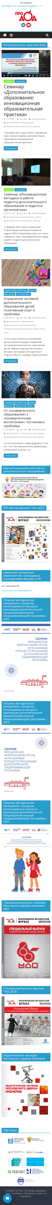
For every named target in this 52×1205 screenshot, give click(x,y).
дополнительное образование (19, 122)
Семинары (20, 81)
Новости (8, 81)
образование (38, 437)
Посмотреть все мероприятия (16, 590)
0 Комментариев (38, 119)
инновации (39, 433)
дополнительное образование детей (20, 325)
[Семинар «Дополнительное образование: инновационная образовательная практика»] (26, 51)
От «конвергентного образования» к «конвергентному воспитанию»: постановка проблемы (24, 418)
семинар (36, 126)
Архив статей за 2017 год (15, 290)
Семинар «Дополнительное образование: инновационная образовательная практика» (24, 100)
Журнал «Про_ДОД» (24, 406)
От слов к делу (23, 294)
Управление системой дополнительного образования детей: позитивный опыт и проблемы (21, 306)
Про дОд (23, 119)
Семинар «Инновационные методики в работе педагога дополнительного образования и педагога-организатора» (25, 202)
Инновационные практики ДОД (17, 126)
